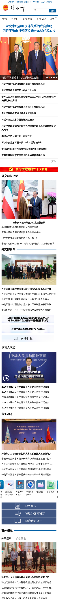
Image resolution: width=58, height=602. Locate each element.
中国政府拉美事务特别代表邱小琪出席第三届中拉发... (27, 458)
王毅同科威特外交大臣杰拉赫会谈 (29, 222)
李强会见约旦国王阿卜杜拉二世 (17, 136)
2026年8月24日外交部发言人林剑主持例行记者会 (25, 387)
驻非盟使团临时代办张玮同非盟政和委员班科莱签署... (27, 593)
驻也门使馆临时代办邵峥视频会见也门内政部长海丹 (26, 582)
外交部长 (27, 19)
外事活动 (6, 538)
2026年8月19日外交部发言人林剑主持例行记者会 (25, 402)
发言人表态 (8, 347)
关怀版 (49, 2)
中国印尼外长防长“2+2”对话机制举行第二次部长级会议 (28, 243)
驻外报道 (7, 530)
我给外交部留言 (35, 513)
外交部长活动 (10, 176)
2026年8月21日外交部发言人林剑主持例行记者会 (25, 392)
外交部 (15, 19)
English (11, 2)
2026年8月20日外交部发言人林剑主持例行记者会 (25, 397)
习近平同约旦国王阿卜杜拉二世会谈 (19, 90)
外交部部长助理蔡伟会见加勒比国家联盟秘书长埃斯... (27, 304)
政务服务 (31, 505)
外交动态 (41, 19)
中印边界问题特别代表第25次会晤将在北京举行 (24, 149)
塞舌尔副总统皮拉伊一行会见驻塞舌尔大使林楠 (24, 598)
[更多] (53, 161)
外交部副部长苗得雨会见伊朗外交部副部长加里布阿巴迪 (29, 294)
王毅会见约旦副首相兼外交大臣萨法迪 (20, 226)
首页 (4, 19)
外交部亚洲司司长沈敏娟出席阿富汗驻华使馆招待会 (26, 469)
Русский (35, 2)
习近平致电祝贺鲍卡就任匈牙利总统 (19, 113)
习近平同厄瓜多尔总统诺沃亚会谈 (18, 119)
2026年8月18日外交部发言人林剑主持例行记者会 (25, 407)
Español (27, 2)
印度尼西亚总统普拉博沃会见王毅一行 (20, 238)
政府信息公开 (33, 520)
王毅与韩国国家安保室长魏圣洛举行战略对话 (23, 155)
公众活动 (21, 538)
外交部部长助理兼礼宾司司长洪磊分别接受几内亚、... (27, 299)
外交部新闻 (8, 249)
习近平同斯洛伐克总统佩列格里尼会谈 (23, 77)
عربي (43, 2)
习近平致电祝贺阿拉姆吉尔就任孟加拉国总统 (23, 84)
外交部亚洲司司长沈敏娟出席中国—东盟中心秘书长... (27, 464)
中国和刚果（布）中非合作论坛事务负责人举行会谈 (26, 309)
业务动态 (7, 414)
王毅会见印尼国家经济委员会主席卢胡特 (21, 232)
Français (19, 2)
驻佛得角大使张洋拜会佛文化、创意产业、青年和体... (27, 587)
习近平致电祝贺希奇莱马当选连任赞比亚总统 (23, 107)
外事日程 (26, 338)
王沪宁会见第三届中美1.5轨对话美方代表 (21, 142)
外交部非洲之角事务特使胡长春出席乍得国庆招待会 (26, 474)
